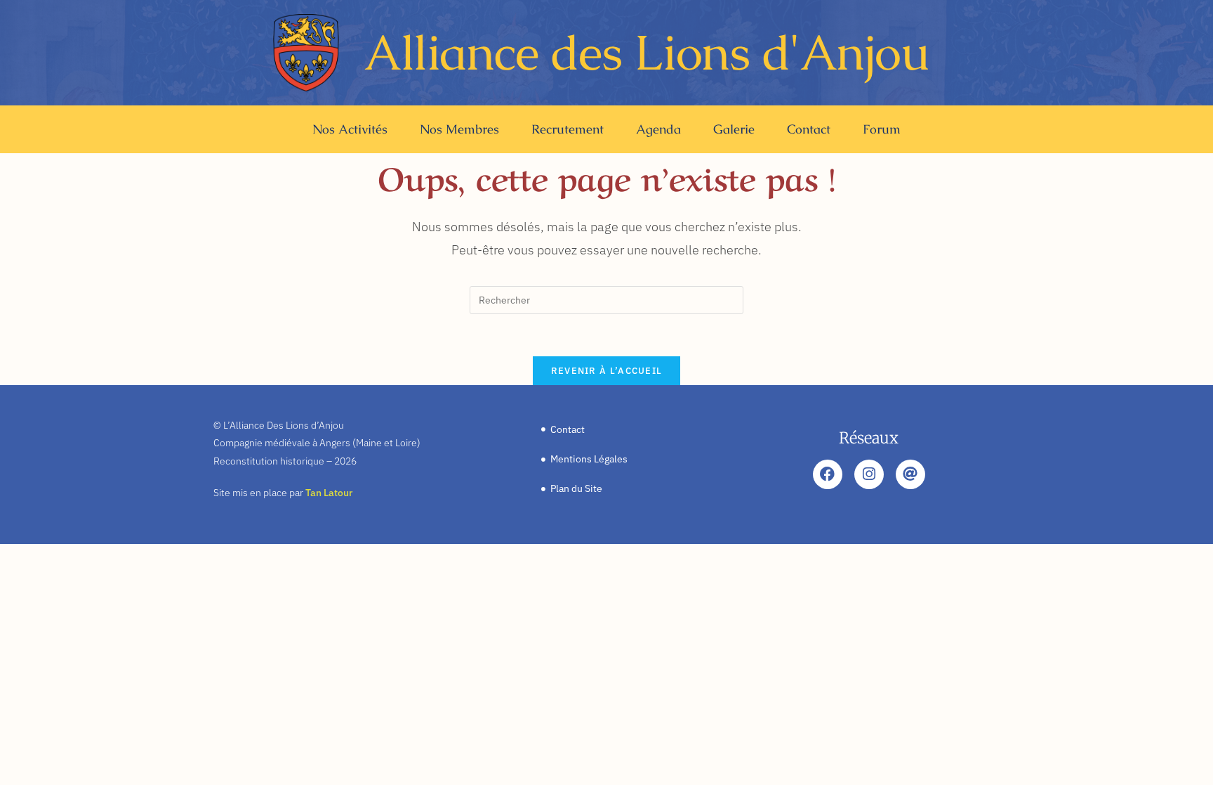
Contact (808, 129)
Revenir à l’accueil (607, 371)
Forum (882, 129)
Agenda (658, 129)
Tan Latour (328, 492)
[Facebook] (827, 474)
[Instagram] (869, 474)
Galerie (734, 129)
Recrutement (567, 129)
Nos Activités (349, 129)
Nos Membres (459, 129)
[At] (910, 474)
